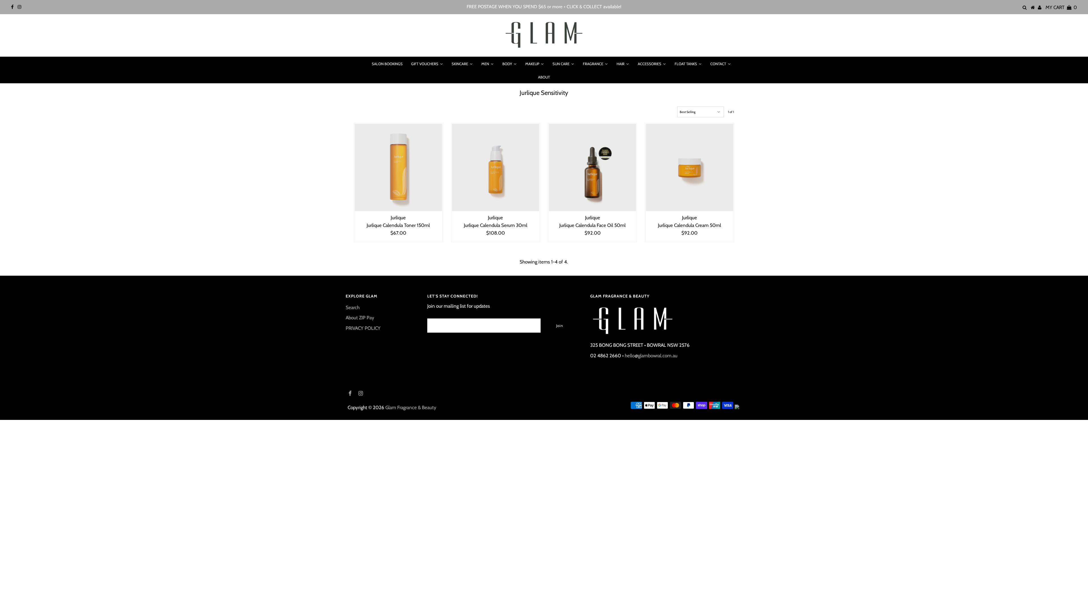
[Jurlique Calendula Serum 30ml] (495, 167)
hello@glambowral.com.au (651, 355)
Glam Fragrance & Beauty (410, 407)
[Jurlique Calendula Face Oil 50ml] (592, 167)
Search (353, 307)
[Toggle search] (360, 64)
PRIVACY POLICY (363, 328)
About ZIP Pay (360, 317)
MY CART (1061, 7)
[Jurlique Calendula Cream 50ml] (689, 167)
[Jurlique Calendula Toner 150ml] (398, 167)
